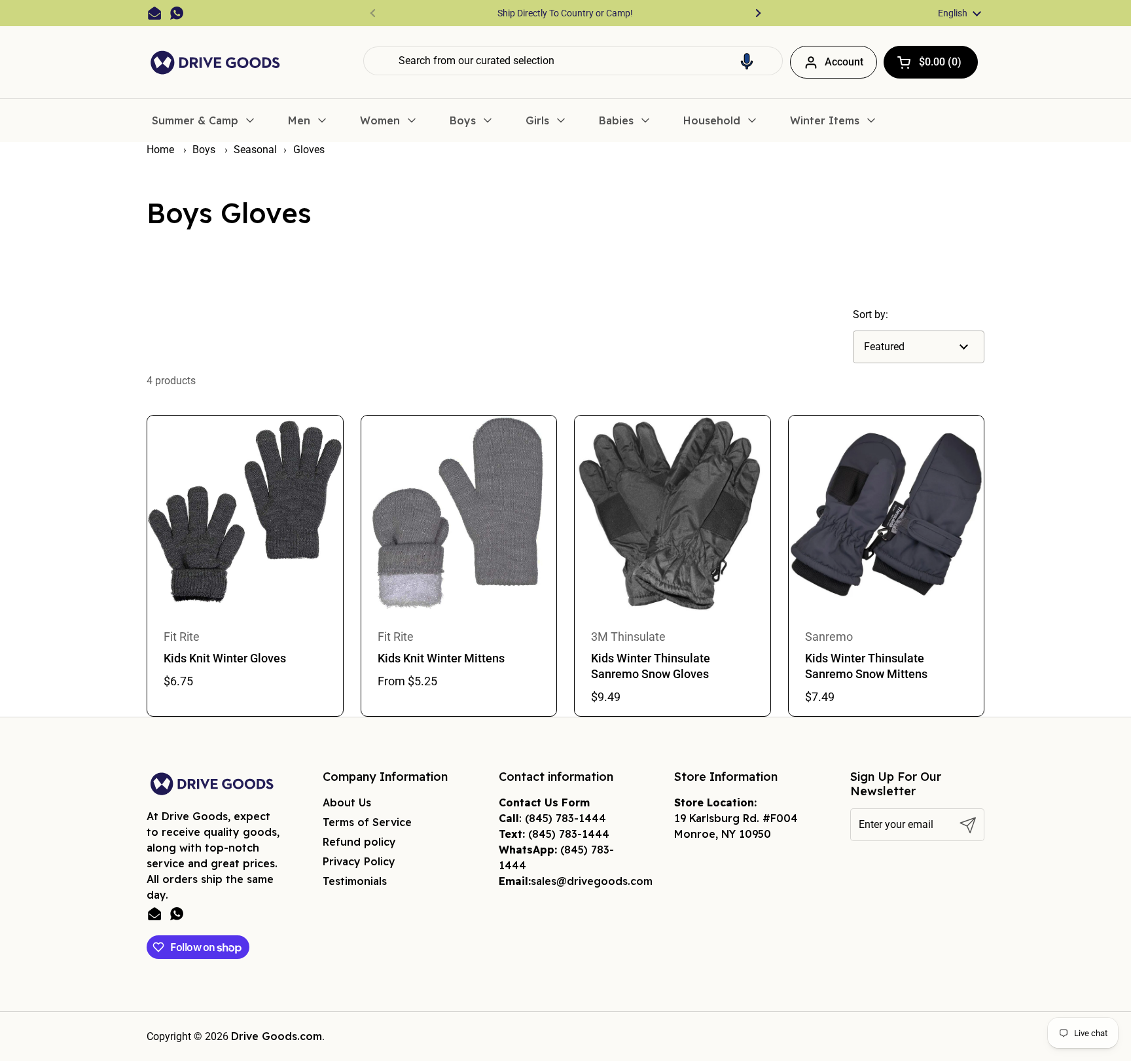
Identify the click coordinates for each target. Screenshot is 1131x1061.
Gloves (309, 149)
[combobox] (573, 60)
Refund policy (359, 841)
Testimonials (355, 881)
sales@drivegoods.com (592, 881)
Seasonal (255, 149)
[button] (746, 60)
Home (160, 149)
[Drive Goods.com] (215, 62)
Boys (205, 149)
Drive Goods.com (276, 1036)
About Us (347, 802)
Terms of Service (367, 822)
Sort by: (870, 314)
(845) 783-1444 (565, 818)
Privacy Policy (359, 861)
